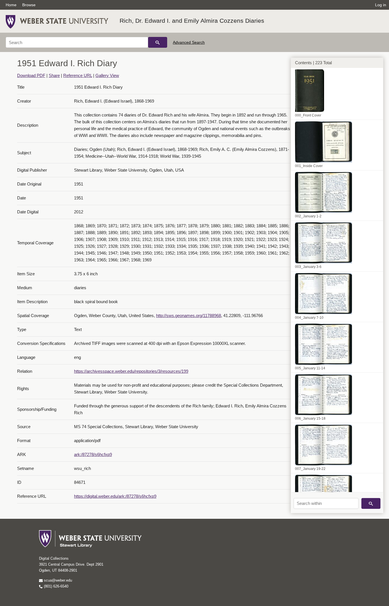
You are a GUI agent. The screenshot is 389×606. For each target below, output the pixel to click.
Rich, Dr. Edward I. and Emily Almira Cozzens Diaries (192, 20)
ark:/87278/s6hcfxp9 (93, 454)
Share (54, 75)
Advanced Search (189, 42)
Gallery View (107, 75)
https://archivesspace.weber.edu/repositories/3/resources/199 (131, 371)
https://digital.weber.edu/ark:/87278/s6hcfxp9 (115, 496)
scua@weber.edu (57, 580)
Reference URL (77, 75)
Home (11, 5)
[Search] (157, 42)
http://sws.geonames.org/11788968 (188, 315)
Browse (29, 5)
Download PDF (31, 75)
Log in (380, 5)
